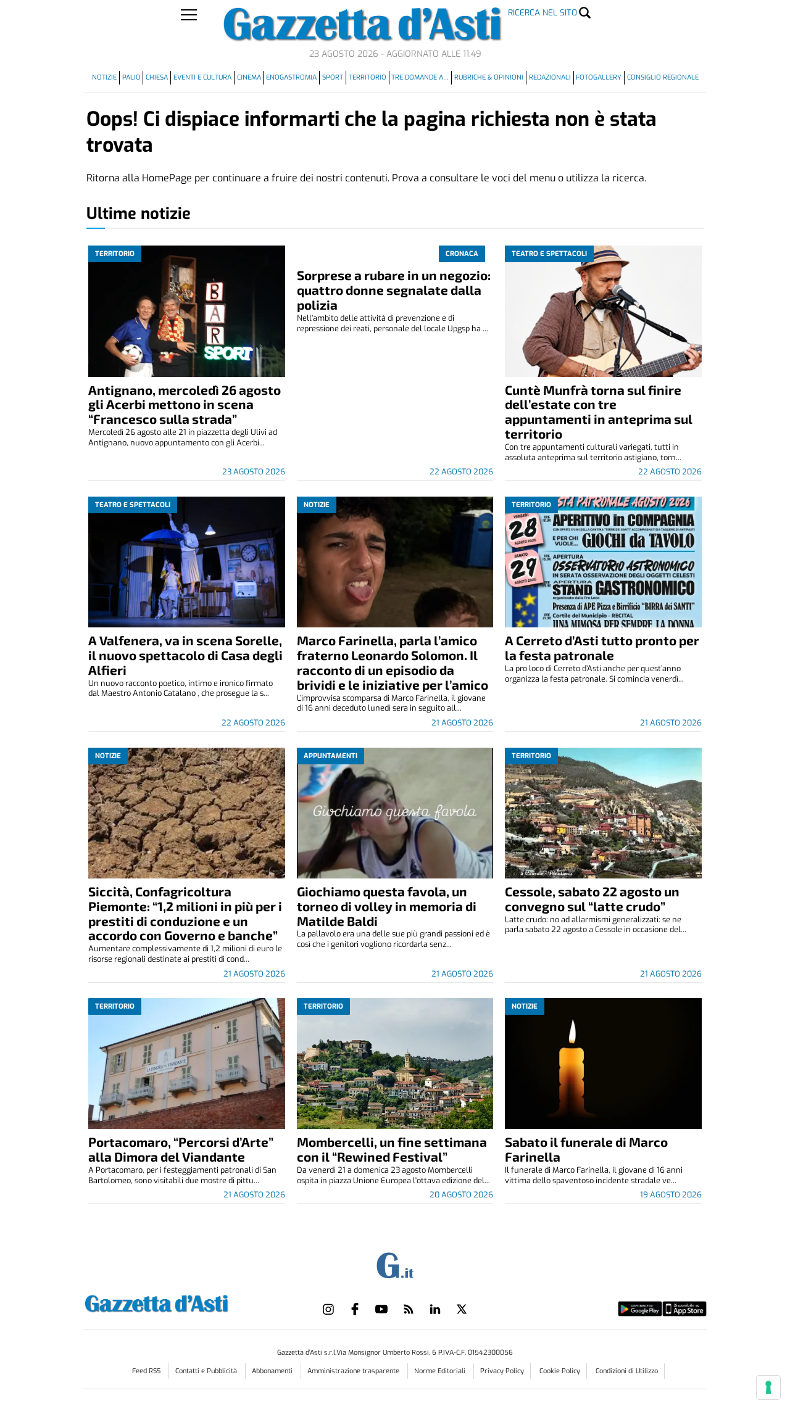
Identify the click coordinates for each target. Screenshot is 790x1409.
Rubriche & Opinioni (488, 77)
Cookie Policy (559, 1371)
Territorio (367, 77)
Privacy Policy (502, 1371)
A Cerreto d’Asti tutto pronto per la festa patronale (602, 647)
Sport (332, 77)
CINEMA (249, 77)
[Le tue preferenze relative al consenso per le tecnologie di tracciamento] (768, 1387)
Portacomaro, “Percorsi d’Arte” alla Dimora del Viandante (180, 1149)
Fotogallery (599, 77)
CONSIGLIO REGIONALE (663, 77)
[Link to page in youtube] (381, 1309)
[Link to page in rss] (408, 1309)
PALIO (131, 77)
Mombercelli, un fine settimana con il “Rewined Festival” (392, 1149)
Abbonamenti (273, 1371)
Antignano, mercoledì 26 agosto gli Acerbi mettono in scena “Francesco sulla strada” (184, 404)
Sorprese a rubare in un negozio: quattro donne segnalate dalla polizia (394, 289)
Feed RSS (147, 1371)
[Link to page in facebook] (355, 1309)
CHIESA (157, 77)
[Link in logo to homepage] (187, 1302)
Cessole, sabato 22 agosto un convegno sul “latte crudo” (592, 898)
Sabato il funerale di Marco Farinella (586, 1149)
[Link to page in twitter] (461, 1309)
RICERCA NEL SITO (542, 12)
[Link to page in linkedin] (435, 1309)
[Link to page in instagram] (328, 1309)
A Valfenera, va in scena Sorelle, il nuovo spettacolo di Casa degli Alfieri (185, 654)
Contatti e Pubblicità (207, 1371)
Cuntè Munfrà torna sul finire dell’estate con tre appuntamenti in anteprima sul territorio (598, 412)
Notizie (104, 77)
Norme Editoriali (440, 1371)
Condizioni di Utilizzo (627, 1371)
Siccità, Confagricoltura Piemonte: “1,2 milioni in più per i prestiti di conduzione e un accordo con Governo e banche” (185, 913)
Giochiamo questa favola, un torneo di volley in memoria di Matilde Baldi (386, 905)
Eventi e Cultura (202, 77)
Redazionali (550, 77)
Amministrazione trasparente (354, 1371)
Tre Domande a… (420, 77)
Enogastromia (291, 77)
